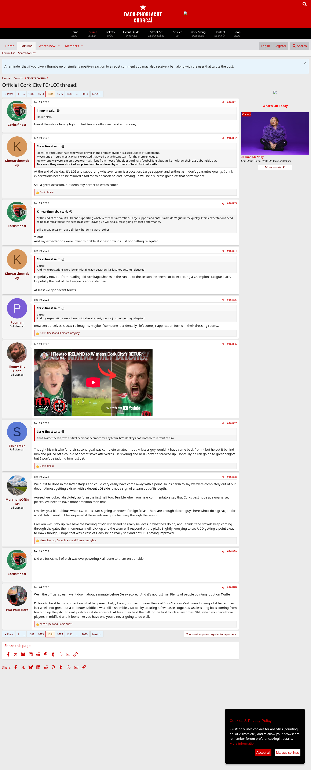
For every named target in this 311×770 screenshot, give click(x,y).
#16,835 (232, 300)
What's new (47, 46)
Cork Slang (198, 33)
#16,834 (232, 251)
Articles (177, 33)
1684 (50, 94)
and (60, 333)
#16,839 (232, 551)
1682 (31, 94)
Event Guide (131, 33)
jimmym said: (46, 110)
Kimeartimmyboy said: (52, 211)
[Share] (223, 102)
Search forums (27, 53)
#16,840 (232, 587)
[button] (59, 46)
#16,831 (232, 102)
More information (243, 743)
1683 (41, 94)
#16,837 (232, 423)
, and (68, 540)
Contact (219, 33)
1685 (60, 94)
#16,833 (232, 203)
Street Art (156, 33)
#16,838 (232, 477)
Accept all (263, 752)
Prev (10, 94)
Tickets (110, 33)
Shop (237, 33)
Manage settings (287, 752)
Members (72, 46)
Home (74, 33)
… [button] (24, 94)
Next (95, 94)
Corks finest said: (48, 146)
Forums (92, 33)
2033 (85, 94)
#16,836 (232, 344)
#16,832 (232, 138)
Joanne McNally (252, 157)
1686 (69, 94)
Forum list (8, 53)
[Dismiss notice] (305, 63)
